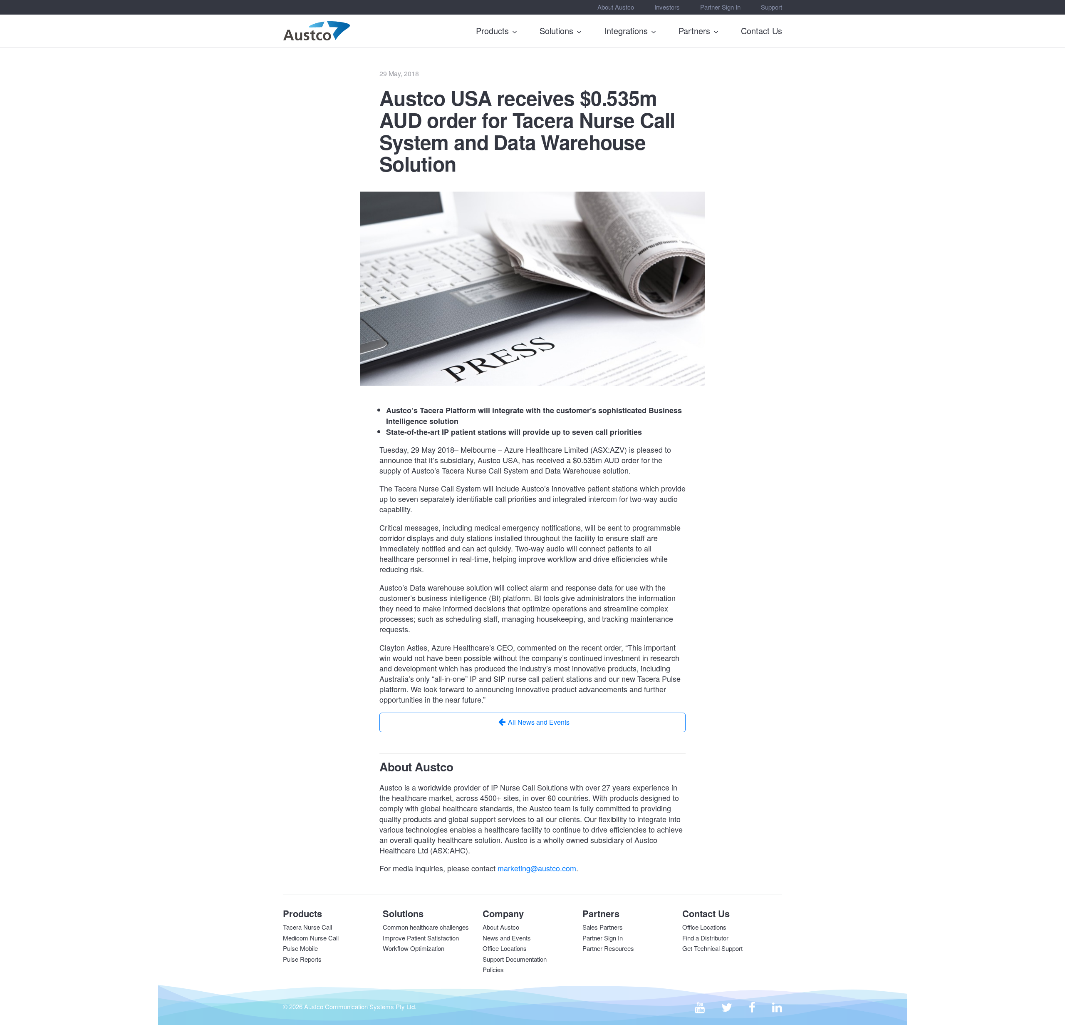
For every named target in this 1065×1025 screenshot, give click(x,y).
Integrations (626, 31)
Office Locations (505, 948)
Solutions (556, 31)
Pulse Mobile (300, 948)
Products (492, 31)
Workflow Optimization (413, 948)
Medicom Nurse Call (311, 937)
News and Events (507, 937)
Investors (667, 6)
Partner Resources (608, 948)
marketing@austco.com (537, 868)
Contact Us (761, 31)
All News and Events (539, 722)
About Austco (615, 6)
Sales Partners (602, 927)
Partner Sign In (720, 6)
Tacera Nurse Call (307, 927)
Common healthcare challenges (426, 927)
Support (771, 6)
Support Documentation (515, 959)
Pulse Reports (302, 959)
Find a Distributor (705, 937)
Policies (493, 969)
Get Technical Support (712, 948)
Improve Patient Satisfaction (421, 937)
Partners (694, 31)
